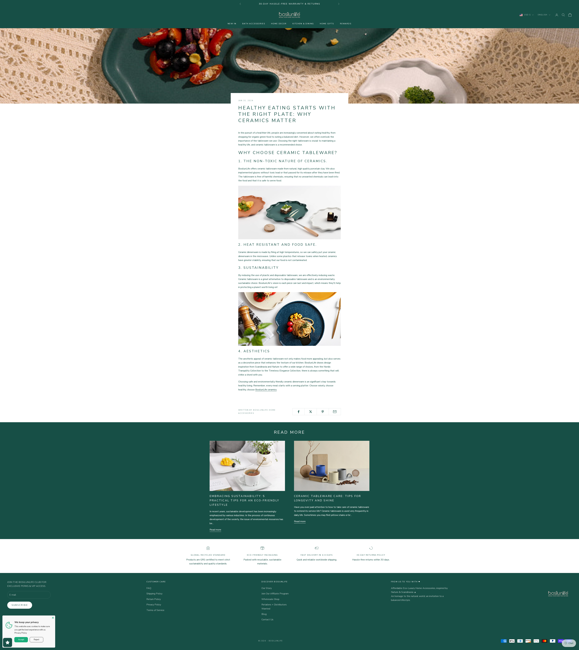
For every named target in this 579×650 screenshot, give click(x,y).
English (542, 15)
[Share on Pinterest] (323, 411)
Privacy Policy (153, 604)
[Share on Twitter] (310, 411)
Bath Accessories (253, 23)
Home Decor (279, 23)
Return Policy (153, 599)
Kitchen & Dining (303, 23)
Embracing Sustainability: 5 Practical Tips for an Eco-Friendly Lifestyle (244, 500)
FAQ (148, 588)
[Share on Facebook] (298, 411)
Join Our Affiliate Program (275, 593)
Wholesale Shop (270, 599)
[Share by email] (335, 411)
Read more (215, 529)
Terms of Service (155, 610)
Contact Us (267, 619)
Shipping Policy (154, 593)
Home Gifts (327, 23)
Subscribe (20, 605)
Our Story (266, 588)
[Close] (52, 617)
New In (232, 23)
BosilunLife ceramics (266, 389)
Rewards (345, 23)
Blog (264, 614)
